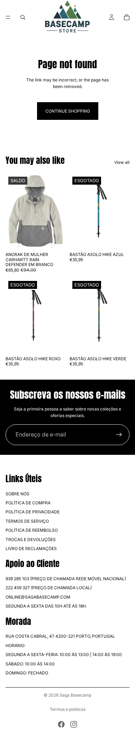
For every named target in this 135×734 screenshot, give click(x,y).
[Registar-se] (119, 434)
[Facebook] (61, 724)
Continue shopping (67, 111)
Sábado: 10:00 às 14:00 (30, 663)
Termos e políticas (68, 709)
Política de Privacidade (33, 511)
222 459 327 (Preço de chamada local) (49, 587)
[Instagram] (74, 724)
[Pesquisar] (22, 17)
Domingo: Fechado (27, 672)
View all (121, 162)
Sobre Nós (17, 493)
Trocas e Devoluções (31, 539)
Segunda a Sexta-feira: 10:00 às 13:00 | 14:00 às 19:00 (64, 654)
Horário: (15, 645)
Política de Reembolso (32, 530)
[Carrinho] (126, 17)
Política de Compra (28, 502)
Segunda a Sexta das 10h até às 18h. (46, 606)
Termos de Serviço (27, 521)
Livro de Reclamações (31, 548)
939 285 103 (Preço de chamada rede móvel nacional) (66, 578)
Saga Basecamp (75, 695)
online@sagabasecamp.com (38, 597)
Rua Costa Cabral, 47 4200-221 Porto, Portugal (60, 636)
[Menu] (8, 17)
